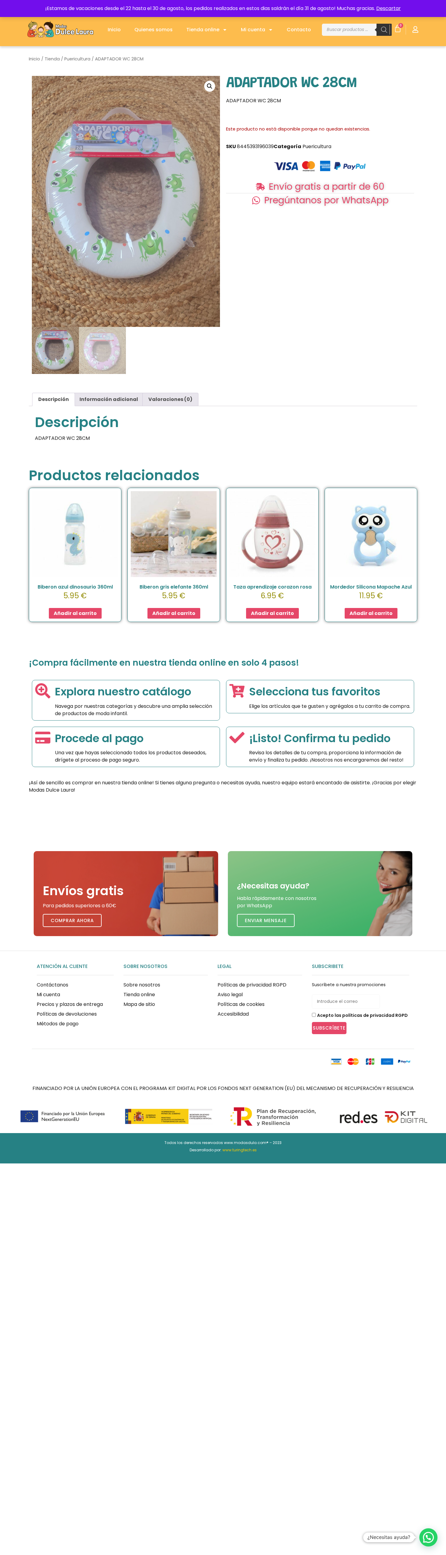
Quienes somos (153, 29)
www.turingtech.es (239, 1150)
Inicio (114, 29)
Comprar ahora (72, 920)
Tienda (52, 59)
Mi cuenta (253, 29)
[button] (209, 86)
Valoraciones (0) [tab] (170, 399)
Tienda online (202, 29)
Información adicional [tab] (108, 399)
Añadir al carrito (75, 613)
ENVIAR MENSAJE (266, 920)
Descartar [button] (388, 8)
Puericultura (77, 59)
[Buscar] (384, 30)
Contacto (299, 29)
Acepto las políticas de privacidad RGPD (362, 1015)
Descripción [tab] (53, 399)
